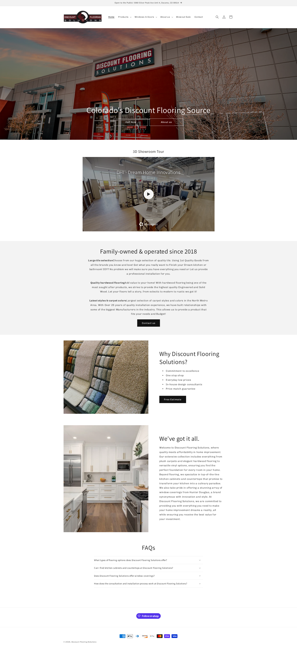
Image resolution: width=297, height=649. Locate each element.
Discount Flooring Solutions (84, 642)
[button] (124, 17)
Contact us (148, 323)
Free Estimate (172, 399)
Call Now (130, 122)
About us (166, 122)
